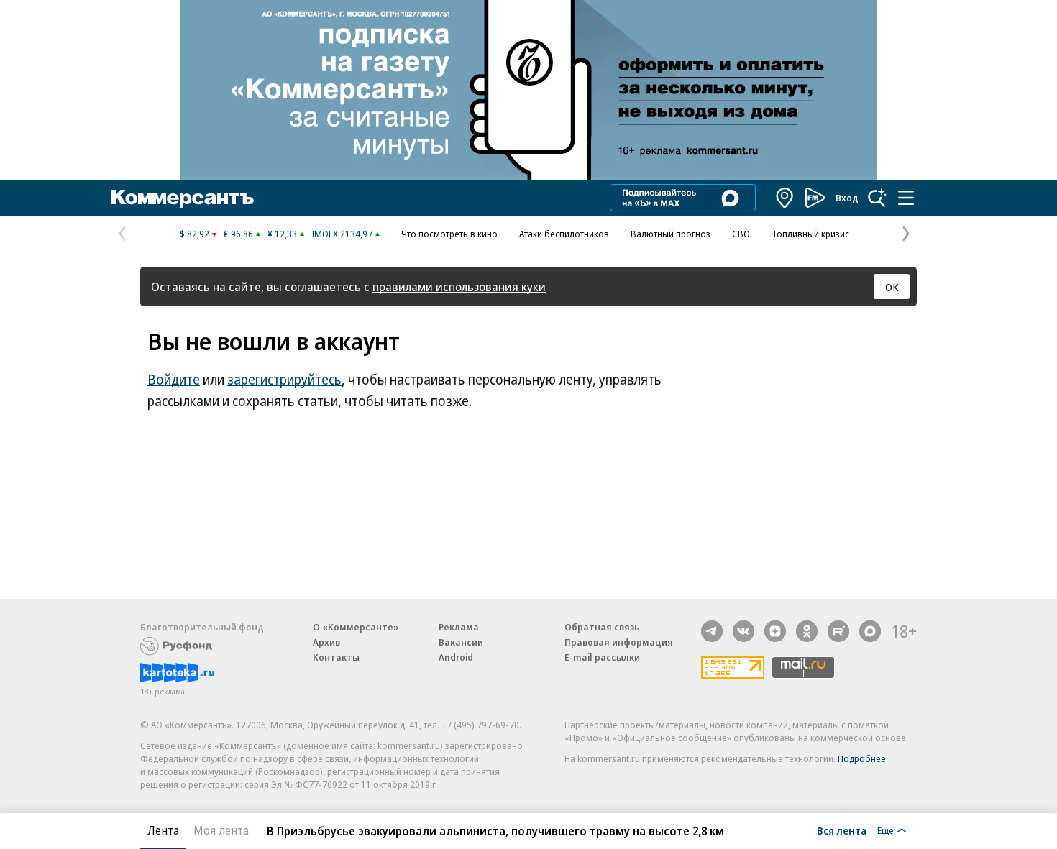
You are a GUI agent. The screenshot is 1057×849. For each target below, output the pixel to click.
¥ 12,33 (282, 233)
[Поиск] (877, 197)
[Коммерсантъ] (182, 198)
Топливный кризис (810, 233)
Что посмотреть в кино (449, 233)
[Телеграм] (712, 631)
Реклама (459, 626)
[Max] (870, 631)
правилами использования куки (459, 286)
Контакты (336, 657)
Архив (326, 641)
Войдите (173, 379)
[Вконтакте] (743, 631)
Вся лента (841, 830)
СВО (741, 233)
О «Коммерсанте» (356, 626)
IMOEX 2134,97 (341, 233)
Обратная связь (601, 626)
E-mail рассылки (602, 657)
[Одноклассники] (807, 631)
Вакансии (461, 641)
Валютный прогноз (670, 233)
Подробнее (862, 758)
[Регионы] (785, 197)
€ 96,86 (238, 233)
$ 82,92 (194, 233)
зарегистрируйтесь (284, 379)
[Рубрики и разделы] (906, 197)
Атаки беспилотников (564, 233)
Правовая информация (618, 641)
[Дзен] (775, 631)
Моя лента (221, 830)
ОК (892, 287)
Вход (847, 197)
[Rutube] (838, 631)
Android (456, 657)
